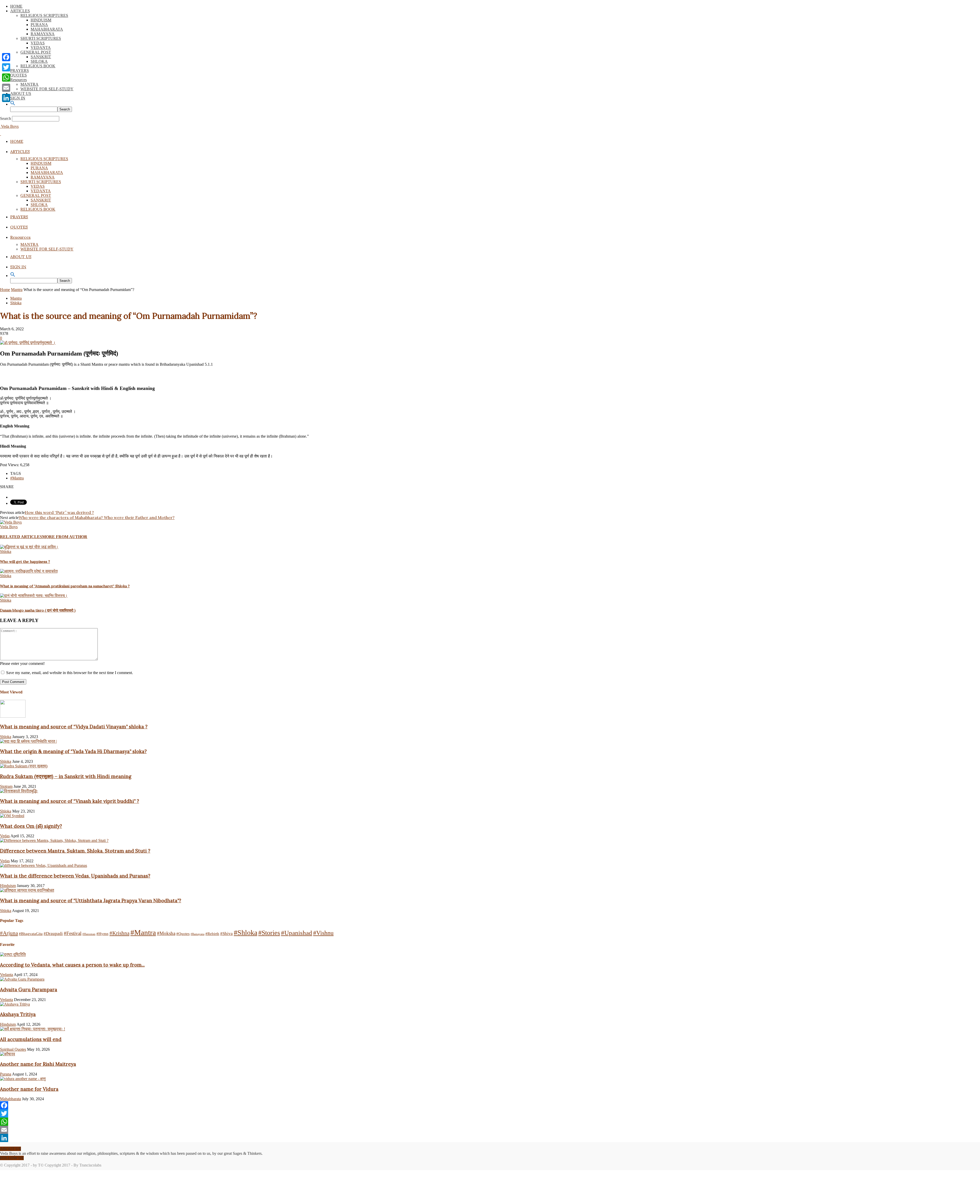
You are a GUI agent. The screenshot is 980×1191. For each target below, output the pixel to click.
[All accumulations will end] (32, 1029)
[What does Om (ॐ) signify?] (12, 816)
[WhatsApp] (490, 1122)
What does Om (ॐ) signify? (31, 826)
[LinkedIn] (490, 1138)
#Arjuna (9, 933)
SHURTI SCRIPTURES (40, 38)
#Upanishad (296, 932)
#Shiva (226, 933)
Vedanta (6, 974)
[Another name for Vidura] (23, 1078)
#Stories (269, 932)
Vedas (5, 836)
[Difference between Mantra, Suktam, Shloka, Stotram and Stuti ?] (54, 840)
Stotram (6, 786)
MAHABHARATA (47, 29)
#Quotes (183, 934)
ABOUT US (20, 93)
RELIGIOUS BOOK (37, 66)
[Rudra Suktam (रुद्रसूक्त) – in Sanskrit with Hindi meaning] (23, 766)
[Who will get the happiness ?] (29, 547)
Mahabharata (10, 1099)
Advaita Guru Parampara (28, 989)
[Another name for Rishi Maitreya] (7, 1054)
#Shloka (245, 932)
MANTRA (29, 84)
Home (5, 289)
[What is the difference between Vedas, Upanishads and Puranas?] (43, 865)
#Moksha (166, 933)
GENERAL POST (35, 52)
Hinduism (8, 885)
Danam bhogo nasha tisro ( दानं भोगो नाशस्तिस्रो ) (38, 610)
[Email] (490, 1130)
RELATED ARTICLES (21, 537)
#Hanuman (88, 934)
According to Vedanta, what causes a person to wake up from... (72, 965)
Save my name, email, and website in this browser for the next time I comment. (69, 672)
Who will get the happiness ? (25, 561)
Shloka (15, 303)
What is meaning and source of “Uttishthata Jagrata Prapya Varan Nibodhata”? (90, 900)
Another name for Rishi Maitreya (38, 1064)
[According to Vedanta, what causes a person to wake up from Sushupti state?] (13, 954)
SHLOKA (39, 61)
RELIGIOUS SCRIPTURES (44, 15)
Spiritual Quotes (13, 1049)
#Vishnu (323, 933)
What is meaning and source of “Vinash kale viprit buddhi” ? (69, 801)
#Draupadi (53, 933)
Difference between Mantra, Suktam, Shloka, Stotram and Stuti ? (75, 851)
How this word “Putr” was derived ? (59, 512)
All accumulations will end (31, 1039)
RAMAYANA (43, 34)
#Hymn (102, 934)
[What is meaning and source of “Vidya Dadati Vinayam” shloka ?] (13, 716)
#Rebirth (212, 934)
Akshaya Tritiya (18, 1014)
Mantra (16, 289)
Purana (5, 1074)
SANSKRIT (41, 57)
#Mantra (17, 478)
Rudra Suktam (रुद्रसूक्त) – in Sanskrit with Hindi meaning (65, 776)
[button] (12, 104)
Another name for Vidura (29, 1089)
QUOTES (18, 75)
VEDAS (38, 43)
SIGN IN (17, 98)
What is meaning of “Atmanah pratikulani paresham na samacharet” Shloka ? (65, 586)
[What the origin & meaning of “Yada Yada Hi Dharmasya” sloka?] (28, 741)
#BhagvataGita (31, 934)
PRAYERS (19, 70)
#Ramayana (197, 934)
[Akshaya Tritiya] (15, 1004)
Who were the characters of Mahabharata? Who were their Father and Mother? (97, 517)
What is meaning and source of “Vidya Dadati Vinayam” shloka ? (74, 727)
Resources (18, 80)
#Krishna (119, 933)
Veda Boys (9, 527)
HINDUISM (41, 20)
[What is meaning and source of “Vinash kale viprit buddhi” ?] (19, 791)
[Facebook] (490, 1105)
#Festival (72, 933)
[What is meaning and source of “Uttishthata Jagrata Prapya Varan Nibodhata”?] (27, 890)
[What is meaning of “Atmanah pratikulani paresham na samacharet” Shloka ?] (29, 571)
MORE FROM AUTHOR (64, 537)
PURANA (39, 24)
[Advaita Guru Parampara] (22, 979)
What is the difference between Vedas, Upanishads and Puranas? (75, 876)
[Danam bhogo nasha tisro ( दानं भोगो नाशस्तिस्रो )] (34, 595)
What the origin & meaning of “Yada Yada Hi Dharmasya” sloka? (73, 751)
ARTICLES (20, 11)
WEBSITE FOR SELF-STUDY (47, 89)
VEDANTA (41, 47)
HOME (16, 6)
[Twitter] (490, 1113)
